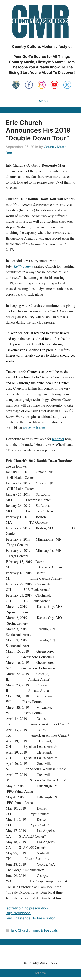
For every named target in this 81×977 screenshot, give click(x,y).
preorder (58, 438)
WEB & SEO (40, 973)
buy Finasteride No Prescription (31, 918)
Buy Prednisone (18, 913)
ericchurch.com (34, 427)
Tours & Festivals (44, 930)
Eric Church (20, 930)
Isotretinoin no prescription (27, 908)
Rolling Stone (23, 266)
